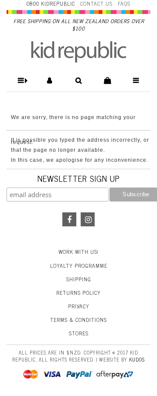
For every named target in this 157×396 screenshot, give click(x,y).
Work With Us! (78, 251)
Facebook (69, 219)
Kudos (137, 359)
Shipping (78, 279)
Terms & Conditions (78, 319)
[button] (21, 80)
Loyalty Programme (78, 265)
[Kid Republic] (78, 52)
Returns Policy (78, 292)
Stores (79, 333)
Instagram (88, 219)
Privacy (78, 306)
